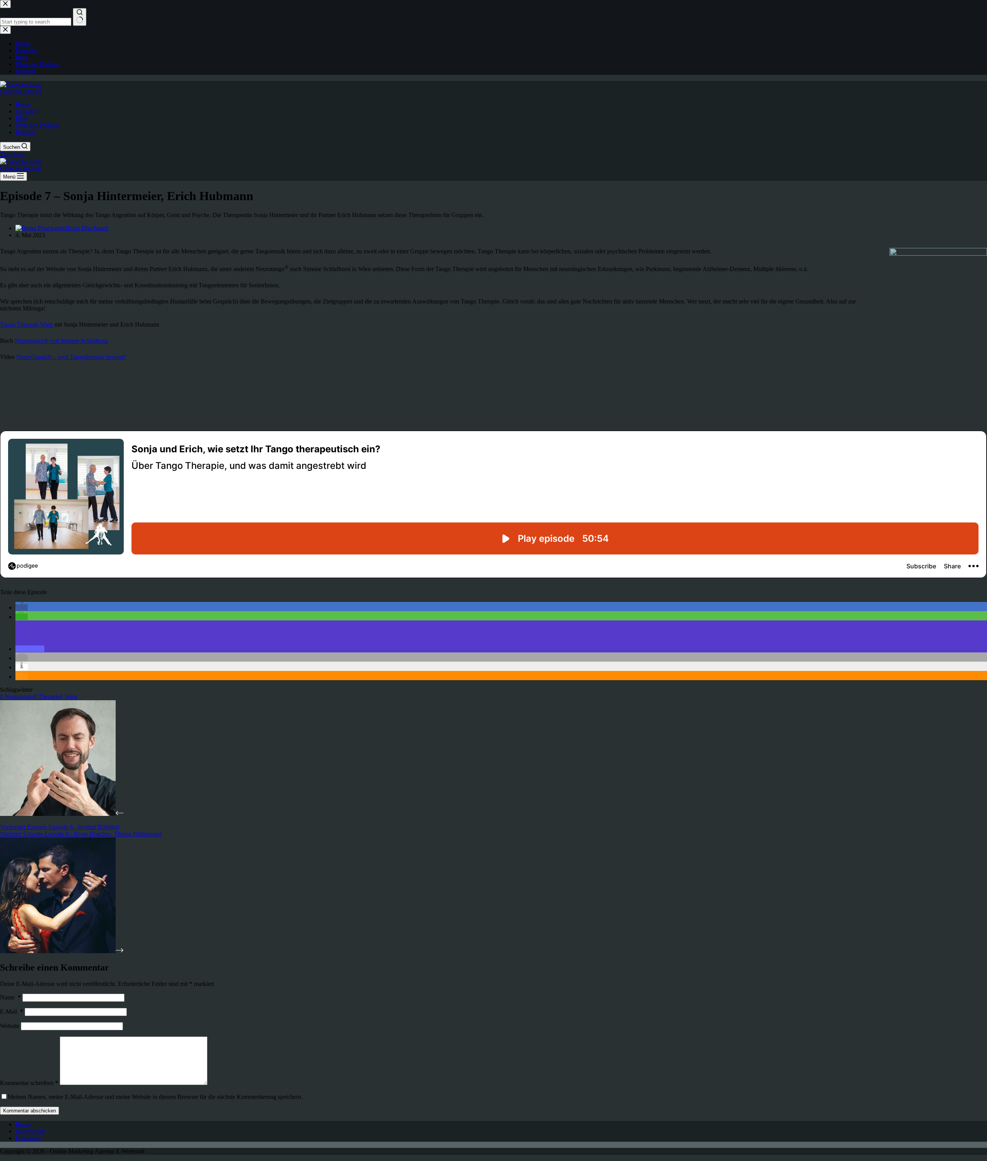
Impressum (28, 1138)
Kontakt (25, 132)
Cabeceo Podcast (21, 91)
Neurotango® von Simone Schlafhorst (61, 340)
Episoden (26, 111)
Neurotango (17, 696)
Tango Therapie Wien (26, 324)
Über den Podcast (37, 125)
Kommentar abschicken (29, 1111)
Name (10, 997)
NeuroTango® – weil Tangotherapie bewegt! (71, 357)
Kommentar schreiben (29, 1083)
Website (9, 1026)
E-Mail (11, 1011)
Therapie (47, 696)
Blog (21, 118)
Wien (68, 696)
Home (22, 104)
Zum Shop (13, 154)
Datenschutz (30, 1131)
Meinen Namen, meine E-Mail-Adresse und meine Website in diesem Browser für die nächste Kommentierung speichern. (155, 1097)
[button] (21, 607)
